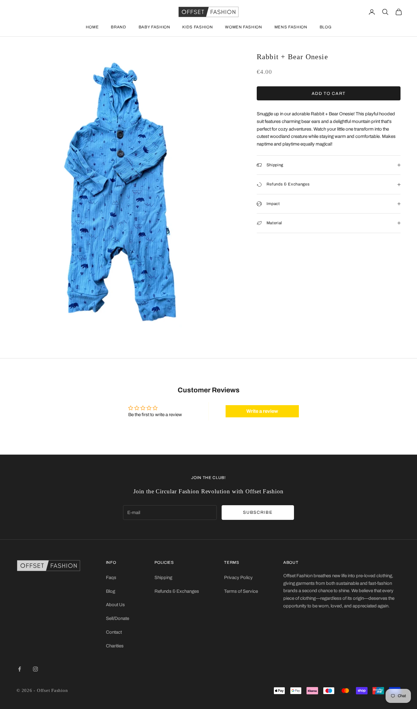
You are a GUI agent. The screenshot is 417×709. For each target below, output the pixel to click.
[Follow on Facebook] (19, 669)
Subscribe (257, 512)
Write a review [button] (262, 411)
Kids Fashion (197, 27)
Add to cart (329, 93)
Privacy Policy (238, 577)
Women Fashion (243, 27)
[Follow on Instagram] (35, 669)
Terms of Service (241, 591)
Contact (114, 632)
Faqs (111, 577)
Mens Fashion (290, 27)
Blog (326, 27)
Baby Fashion (154, 27)
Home (92, 27)
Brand (118, 27)
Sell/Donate (117, 618)
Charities (115, 645)
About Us (115, 604)
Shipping (163, 577)
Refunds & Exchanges (176, 591)
